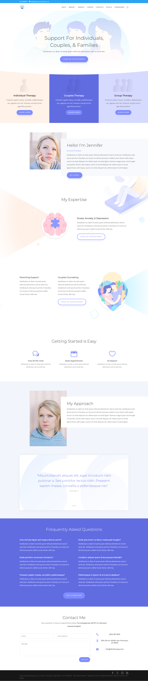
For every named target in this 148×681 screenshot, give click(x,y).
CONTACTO (99, 7)
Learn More (25, 112)
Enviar (84, 659)
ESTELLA (109, 7)
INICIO (64, 7)
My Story (74, 175)
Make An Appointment (74, 59)
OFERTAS (90, 7)
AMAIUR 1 (72, 7)
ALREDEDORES (119, 7)
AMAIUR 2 (81, 7)
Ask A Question (74, 595)
